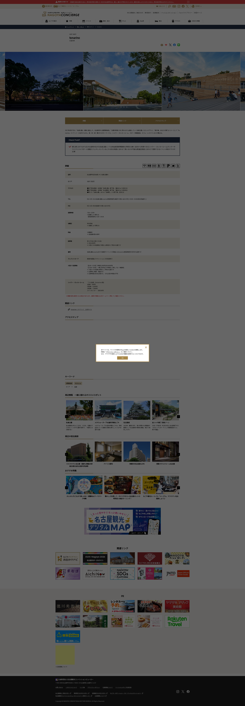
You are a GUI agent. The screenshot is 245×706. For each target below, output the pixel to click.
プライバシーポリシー (113, 352)
